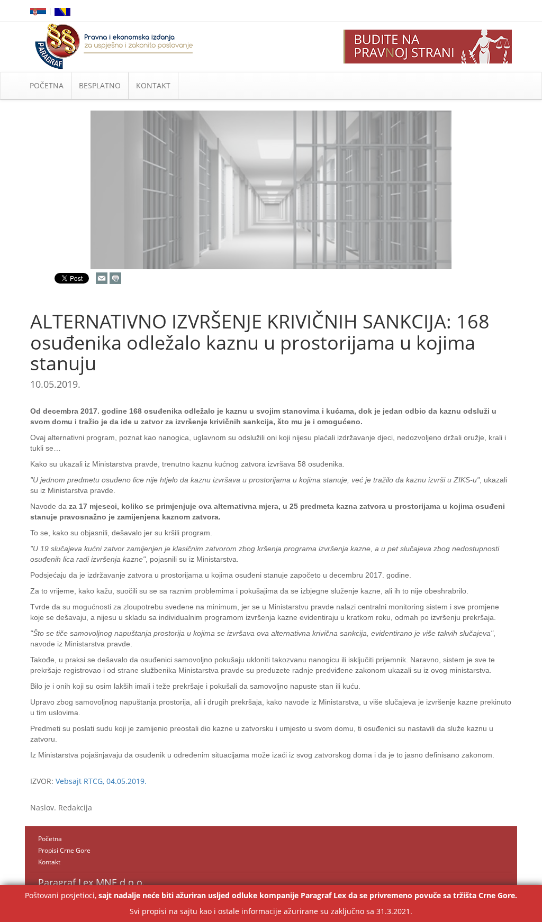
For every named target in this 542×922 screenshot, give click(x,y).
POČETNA (47, 85)
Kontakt (49, 861)
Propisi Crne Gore (64, 850)
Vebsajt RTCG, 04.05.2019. (101, 781)
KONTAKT (153, 85)
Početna (50, 838)
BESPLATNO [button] (100, 85)
